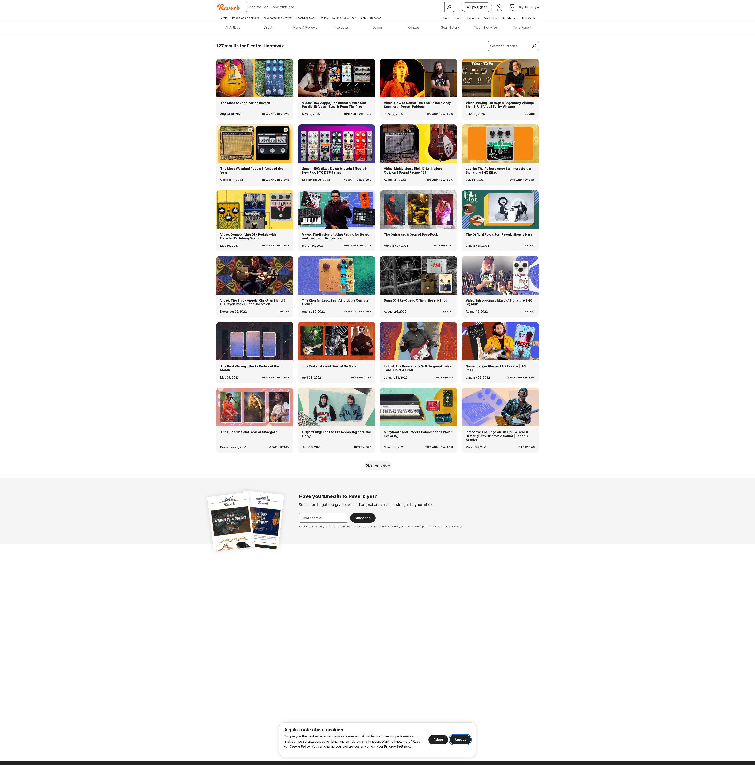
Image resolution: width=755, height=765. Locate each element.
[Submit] (534, 46)
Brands (445, 18)
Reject (438, 740)
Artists (269, 27)
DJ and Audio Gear (344, 17)
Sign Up (523, 7)
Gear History (450, 27)
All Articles (232, 27)
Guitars (223, 17)
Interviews (341, 27)
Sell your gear (476, 7)
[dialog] (377, 739)
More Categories (370, 17)
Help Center (529, 18)
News (457, 18)
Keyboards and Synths (277, 17)
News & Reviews (305, 27)
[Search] (449, 7)
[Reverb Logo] (228, 7)
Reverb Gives (510, 18)
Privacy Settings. (397, 746)
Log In (535, 7)
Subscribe (363, 518)
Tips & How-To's (486, 27)
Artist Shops (491, 18)
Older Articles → (378, 465)
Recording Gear (305, 17)
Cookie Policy (299, 746)
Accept (460, 740)
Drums (324, 17)
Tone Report (522, 27)
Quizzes (413, 27)
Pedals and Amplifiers (245, 17)
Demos (377, 27)
